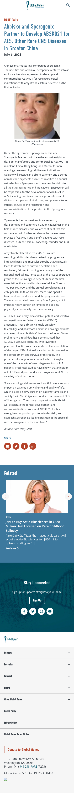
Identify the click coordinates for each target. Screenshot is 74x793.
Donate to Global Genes (23, 749)
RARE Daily (11, 20)
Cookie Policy (10, 711)
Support (8, 652)
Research (8, 676)
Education (8, 664)
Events (7, 687)
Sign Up (37, 600)
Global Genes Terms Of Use (16, 734)
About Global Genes (13, 699)
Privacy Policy (10, 722)
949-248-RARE (28, 766)
